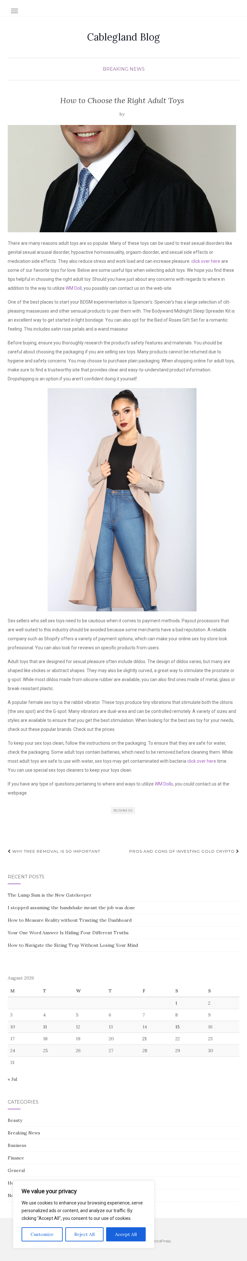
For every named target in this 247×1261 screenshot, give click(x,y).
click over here (205, 261)
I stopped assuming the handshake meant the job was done (71, 907)
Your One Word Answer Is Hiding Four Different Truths (68, 933)
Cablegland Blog (123, 37)
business (123, 810)
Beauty (15, 1120)
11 (45, 1027)
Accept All (126, 1234)
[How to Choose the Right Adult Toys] (122, 178)
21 (144, 1039)
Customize (42, 1234)
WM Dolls (164, 783)
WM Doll (74, 288)
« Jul (12, 1079)
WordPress (161, 1241)
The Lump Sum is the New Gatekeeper (50, 895)
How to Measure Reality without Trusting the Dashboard (70, 920)
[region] (83, 1214)
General (16, 1170)
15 (177, 1027)
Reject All (84, 1234)
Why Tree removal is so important (55, 851)
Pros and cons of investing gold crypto (182, 851)
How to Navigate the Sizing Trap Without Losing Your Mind (73, 945)
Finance (16, 1158)
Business (17, 1145)
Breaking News (124, 69)
